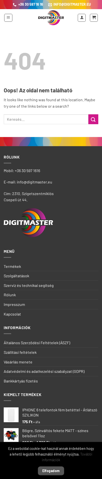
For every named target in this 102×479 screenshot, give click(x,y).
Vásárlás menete (18, 361)
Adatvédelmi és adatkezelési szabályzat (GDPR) (44, 371)
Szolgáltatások (16, 275)
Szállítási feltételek (20, 352)
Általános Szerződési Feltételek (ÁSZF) (37, 342)
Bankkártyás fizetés (21, 381)
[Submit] (93, 119)
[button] (8, 18)
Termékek (12, 266)
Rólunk (10, 294)
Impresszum (14, 304)
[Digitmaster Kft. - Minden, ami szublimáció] (51, 17)
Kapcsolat (12, 314)
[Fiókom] (82, 18)
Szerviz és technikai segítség (29, 285)
